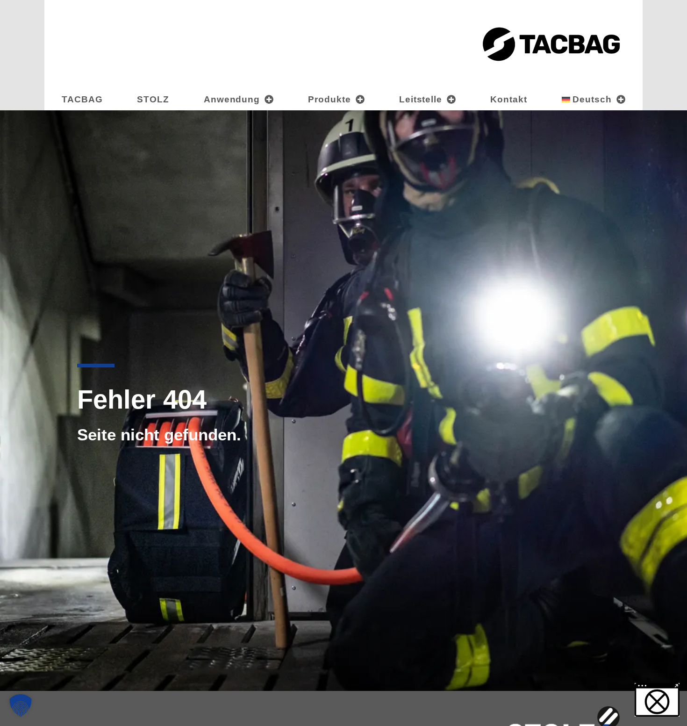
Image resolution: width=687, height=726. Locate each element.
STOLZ (153, 99)
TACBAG (82, 99)
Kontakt (508, 99)
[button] (20, 705)
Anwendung (232, 99)
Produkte (329, 99)
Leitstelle (421, 99)
